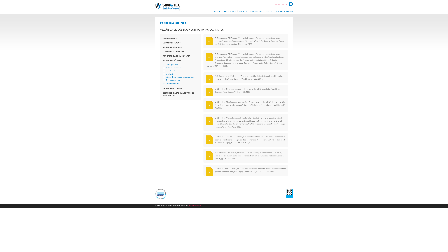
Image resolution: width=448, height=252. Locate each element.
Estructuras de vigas (173, 80)
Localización (170, 74)
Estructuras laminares (173, 71)
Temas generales (172, 65)
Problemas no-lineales (174, 68)
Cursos (269, 11)
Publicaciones (256, 11)
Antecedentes (230, 11)
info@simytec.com (195, 206)
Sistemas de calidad (284, 11)
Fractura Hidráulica (172, 83)
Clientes (243, 11)
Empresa (216, 11)
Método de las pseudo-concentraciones (180, 77)
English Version (281, 4)
